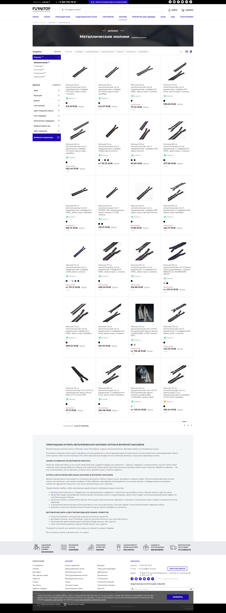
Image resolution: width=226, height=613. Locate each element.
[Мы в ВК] (186, 2)
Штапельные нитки (73, 572)
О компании (38, 565)
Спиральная (40, 73)
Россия (45, 2)
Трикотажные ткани (74, 588)
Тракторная (40, 77)
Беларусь (37, 2)
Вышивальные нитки (74, 579)
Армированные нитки (74, 569)
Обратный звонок (177, 569)
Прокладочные (62, 17)
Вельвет (101, 565)
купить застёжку (79, 453)
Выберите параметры (43, 137)
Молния (54, 492)
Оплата (36, 569)
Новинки (120, 51)
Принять (178, 597)
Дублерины (102, 572)
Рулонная (39, 69)
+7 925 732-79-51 (145, 565)
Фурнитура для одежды (143, 17)
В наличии (68, 51)
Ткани (47, 17)
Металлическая (41, 62)
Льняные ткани (71, 585)
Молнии (123, 17)
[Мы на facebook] (178, 2)
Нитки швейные (72, 565)
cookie (103, 600)
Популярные (131, 51)
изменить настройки (53, 600)
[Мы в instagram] (174, 2)
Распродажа (143, 51)
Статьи (35, 582)
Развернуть (56, 85)
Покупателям (186, 17)
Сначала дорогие (107, 51)
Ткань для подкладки (106, 569)
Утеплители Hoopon (106, 585)
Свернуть (57, 51)
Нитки (36, 17)
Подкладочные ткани (86, 17)
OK (191, 589)
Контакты (37, 585)
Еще (173, 17)
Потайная (39, 66)
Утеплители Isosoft (105, 582)
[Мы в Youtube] (182, 2)
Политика (78, 600)
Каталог (69, 561)
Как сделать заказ (40, 575)
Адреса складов (39, 588)
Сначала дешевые (92, 51)
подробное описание (138, 37)
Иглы (163, 17)
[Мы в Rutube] (190, 2)
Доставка (37, 572)
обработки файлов (91, 600)
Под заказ (79, 51)
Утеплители (108, 17)
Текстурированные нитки (76, 575)
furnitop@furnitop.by (147, 569)
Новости (36, 579)
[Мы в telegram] (170, 2)
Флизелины (102, 575)
